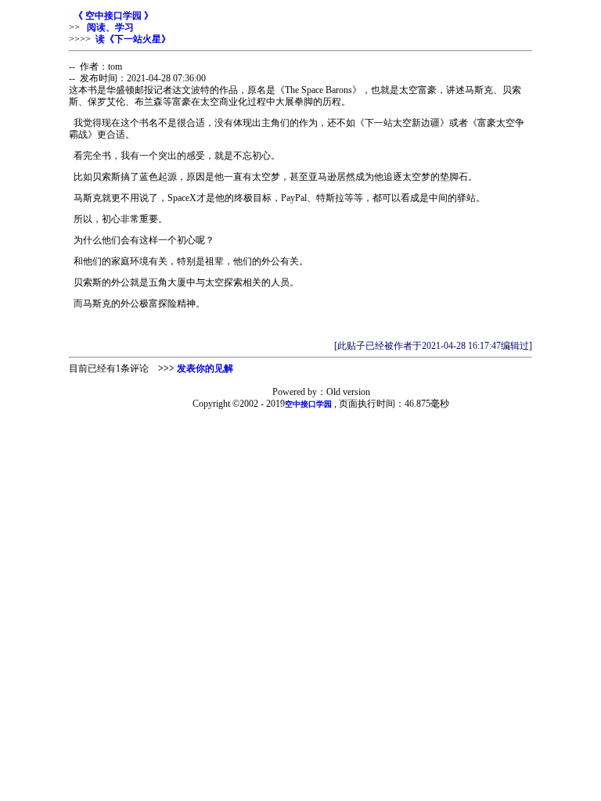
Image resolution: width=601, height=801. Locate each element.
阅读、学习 (109, 27)
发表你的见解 (205, 368)
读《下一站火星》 (133, 39)
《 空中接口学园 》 (113, 15)
